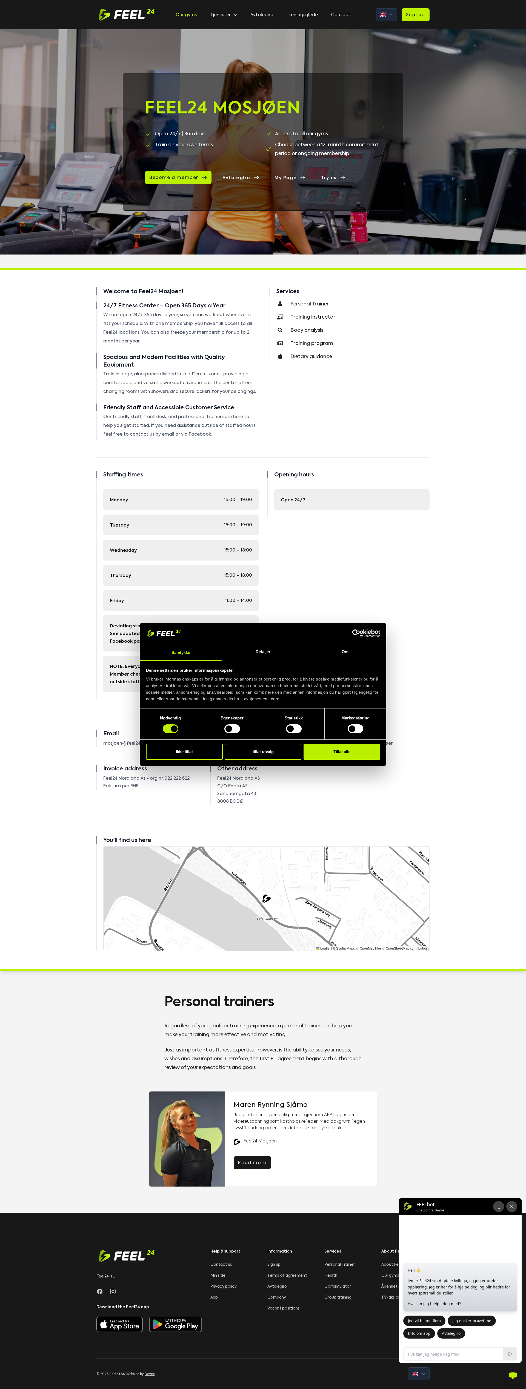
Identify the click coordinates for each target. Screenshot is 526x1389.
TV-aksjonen (393, 1297)
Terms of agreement (287, 1275)
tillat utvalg (263, 751)
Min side (217, 1275)
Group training (337, 1297)
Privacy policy (223, 1286)
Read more (252, 1162)
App (214, 1297)
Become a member (173, 177)
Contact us (221, 1264)
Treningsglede (302, 15)
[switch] (232, 728)
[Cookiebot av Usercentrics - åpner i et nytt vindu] (356, 633)
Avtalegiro (261, 15)
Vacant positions (283, 1308)
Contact (340, 15)
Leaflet (324, 948)
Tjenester (220, 15)
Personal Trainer (339, 1264)
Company (276, 1297)
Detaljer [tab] (263, 651)
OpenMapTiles (371, 948)
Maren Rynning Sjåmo (270, 1104)
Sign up (415, 15)
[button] (266, 898)
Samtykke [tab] (180, 652)
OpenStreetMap (397, 948)
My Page (286, 178)
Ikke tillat (184, 751)
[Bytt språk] (386, 14)
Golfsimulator (337, 1286)
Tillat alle (341, 751)
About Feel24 (393, 1264)
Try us (329, 178)
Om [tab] (345, 651)
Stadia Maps (345, 948)
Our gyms (186, 15)
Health (330, 1275)
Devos (150, 1374)
